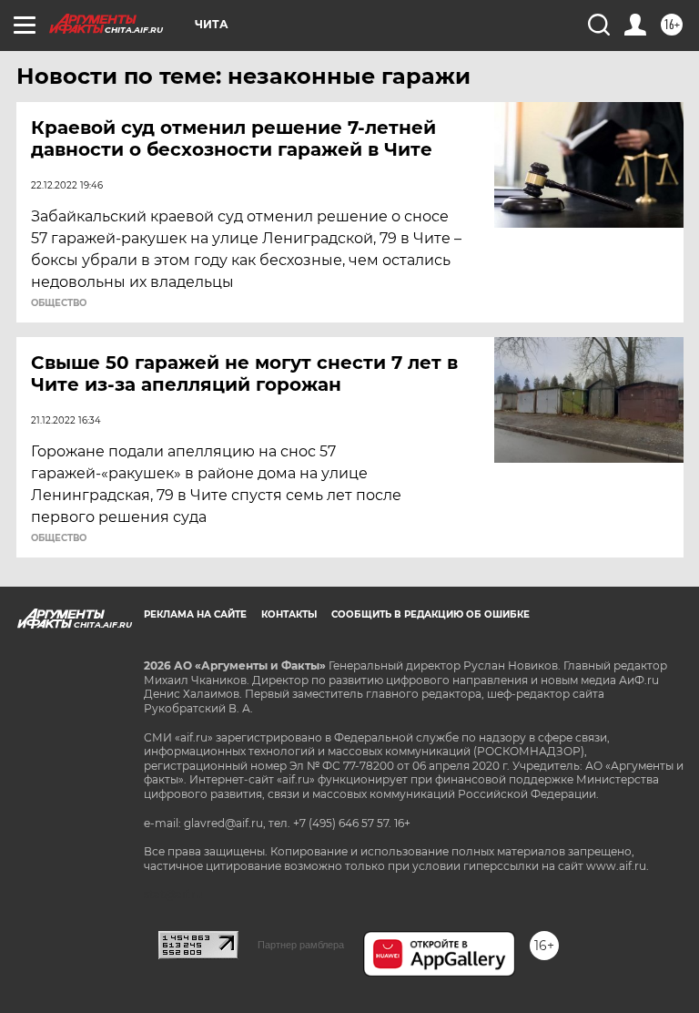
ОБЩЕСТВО (58, 303)
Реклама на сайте (195, 614)
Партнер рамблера (301, 944)
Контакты (289, 614)
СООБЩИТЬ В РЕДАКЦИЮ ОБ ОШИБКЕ (430, 614)
